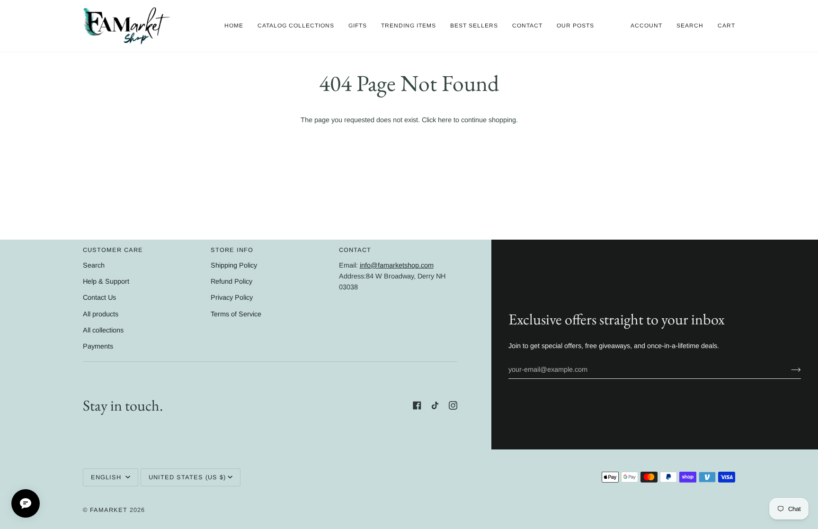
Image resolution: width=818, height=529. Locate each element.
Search (94, 265)
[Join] (788, 369)
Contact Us (99, 297)
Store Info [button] (232, 249)
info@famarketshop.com (397, 265)
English (107, 477)
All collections (103, 330)
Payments (98, 346)
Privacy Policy (232, 297)
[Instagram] (453, 405)
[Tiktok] (435, 405)
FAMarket (108, 509)
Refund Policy (231, 281)
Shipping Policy (234, 265)
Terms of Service (236, 314)
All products (100, 314)
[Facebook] (417, 405)
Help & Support (106, 281)
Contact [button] (355, 249)
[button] (295, 26)
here (445, 120)
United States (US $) (187, 477)
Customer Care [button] (113, 249)
